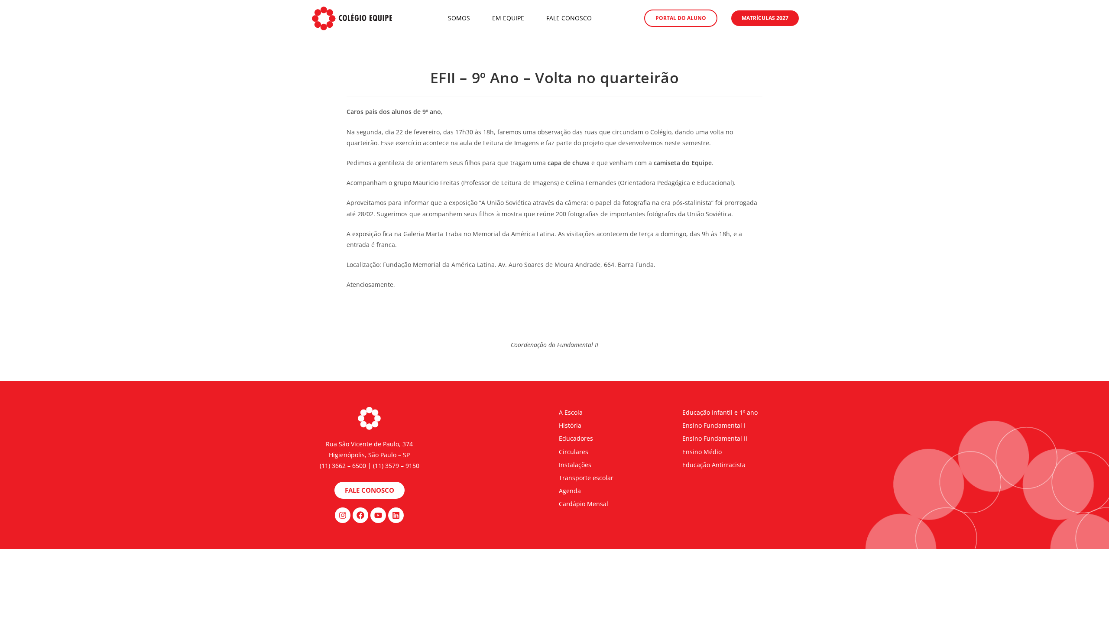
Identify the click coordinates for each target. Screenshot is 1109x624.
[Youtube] (378, 515)
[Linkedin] (396, 515)
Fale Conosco (569, 18)
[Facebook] (360, 515)
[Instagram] (342, 515)
